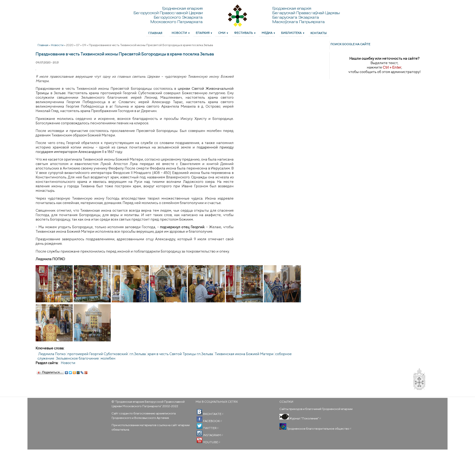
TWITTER (210, 428)
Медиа (267, 32)
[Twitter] (70, 372)
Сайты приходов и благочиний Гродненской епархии (316, 409)
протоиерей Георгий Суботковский (97, 354)
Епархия (203, 32)
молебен (108, 358)
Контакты (318, 33)
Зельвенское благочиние (77, 358)
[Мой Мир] (78, 372)
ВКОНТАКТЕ (213, 414)
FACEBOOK (212, 421)
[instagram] (199, 433)
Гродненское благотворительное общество (318, 428)
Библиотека (291, 32)
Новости (179, 32)
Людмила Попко (52, 354)
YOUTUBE (211, 442)
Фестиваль (243, 32)
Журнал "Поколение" (305, 418)
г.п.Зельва (138, 354)
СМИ (221, 32)
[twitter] (199, 426)
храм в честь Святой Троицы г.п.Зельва (180, 354)
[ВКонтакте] (66, 372)
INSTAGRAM (212, 435)
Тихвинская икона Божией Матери (244, 354)
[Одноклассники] (74, 372)
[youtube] (199, 440)
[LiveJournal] (82, 372)
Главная (155, 33)
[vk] (199, 412)
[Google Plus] (86, 372)
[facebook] (199, 419)
